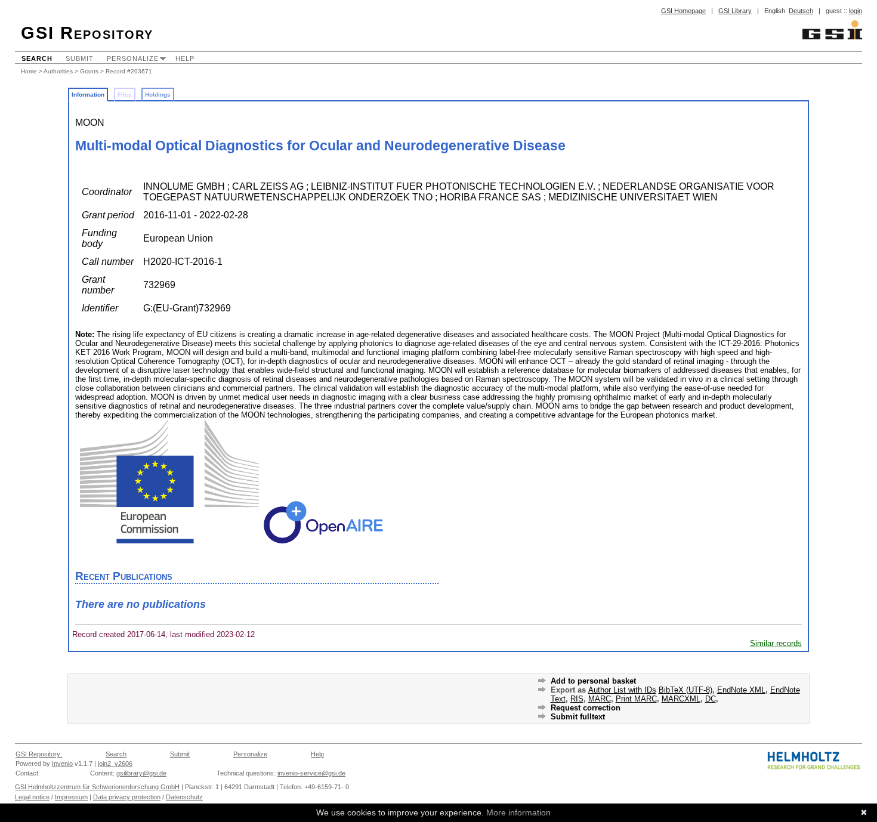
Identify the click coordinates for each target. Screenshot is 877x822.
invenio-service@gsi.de (311, 773)
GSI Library (735, 10)
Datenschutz (184, 797)
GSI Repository (87, 32)
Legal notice (32, 797)
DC (710, 698)
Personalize (133, 58)
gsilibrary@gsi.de (141, 773)
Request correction (585, 707)
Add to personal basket (593, 680)
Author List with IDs (622, 689)
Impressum (71, 797)
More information (518, 812)
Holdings (158, 94)
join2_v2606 (115, 763)
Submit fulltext (578, 716)
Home (29, 71)
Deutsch (801, 10)
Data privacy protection (126, 797)
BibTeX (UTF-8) (685, 689)
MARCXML (681, 698)
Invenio (62, 763)
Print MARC (636, 698)
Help (184, 58)
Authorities (58, 71)
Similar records (776, 643)
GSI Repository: (39, 754)
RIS (576, 698)
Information (88, 94)
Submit (80, 58)
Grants (89, 71)
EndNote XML (741, 689)
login (855, 10)
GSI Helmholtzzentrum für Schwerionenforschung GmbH (97, 786)
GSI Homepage (683, 10)
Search (37, 58)
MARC (599, 698)
